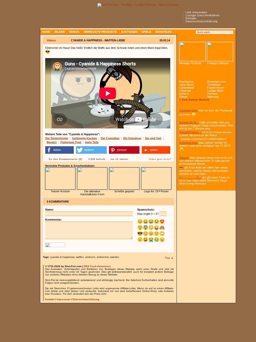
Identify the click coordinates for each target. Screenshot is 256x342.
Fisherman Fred (70, 142)
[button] (59, 150)
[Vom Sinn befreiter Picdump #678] (192, 51)
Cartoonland (186, 87)
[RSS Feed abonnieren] (181, 32)
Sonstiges (164, 31)
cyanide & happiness (62, 257)
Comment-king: (188, 110)
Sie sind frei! (153, 138)
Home (46, 31)
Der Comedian (110, 138)
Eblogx (183, 96)
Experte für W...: (189, 122)
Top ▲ (169, 257)
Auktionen (129, 31)
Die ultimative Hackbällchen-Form (92, 193)
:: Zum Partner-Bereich (194, 99)
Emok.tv (184, 93)
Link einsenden (196, 12)
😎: (181, 167)
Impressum (63, 299)
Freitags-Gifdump (217, 63)
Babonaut (213, 96)
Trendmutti (213, 84)
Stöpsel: (184, 157)
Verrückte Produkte (100, 31)
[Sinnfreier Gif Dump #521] (220, 51)
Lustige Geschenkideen (203, 15)
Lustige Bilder (215, 90)
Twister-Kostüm (60, 191)
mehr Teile (91, 142)
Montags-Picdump (190, 63)
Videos (74, 31)
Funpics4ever (215, 87)
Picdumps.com (216, 81)
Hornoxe (212, 93)
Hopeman (185, 90)
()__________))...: (190, 177)
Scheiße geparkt (124, 191)
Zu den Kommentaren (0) (65, 159)
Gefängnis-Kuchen (84, 138)
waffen (80, 257)
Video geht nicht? (160, 159)
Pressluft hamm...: (190, 132)
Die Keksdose (132, 138)
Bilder (59, 31)
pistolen (114, 257)
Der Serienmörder (56, 138)
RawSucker (186, 81)
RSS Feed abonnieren (97, 266)
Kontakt (191, 18)
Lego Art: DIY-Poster (156, 191)
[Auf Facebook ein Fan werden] (187, 32)
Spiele (146, 31)
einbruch (90, 257)
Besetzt (52, 142)
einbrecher (103, 257)
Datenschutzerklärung (202, 21)
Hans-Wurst (186, 84)
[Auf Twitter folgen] (192, 32)
